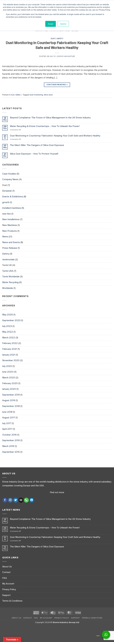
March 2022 (8, 338)
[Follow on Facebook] (5, 500)
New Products (9, 231)
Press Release (9, 248)
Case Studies (9, 174)
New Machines (9, 225)
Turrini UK (7, 265)
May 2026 (7, 315)
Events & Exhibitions (12, 197)
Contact (6, 572)
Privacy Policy (9, 589)
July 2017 (6, 423)
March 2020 (8, 378)
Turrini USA (7, 271)
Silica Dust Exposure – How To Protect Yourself (34, 154)
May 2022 (7, 332)
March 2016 (8, 446)
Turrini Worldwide (10, 277)
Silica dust (48, 95)
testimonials (8, 259)
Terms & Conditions (12, 601)
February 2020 (10, 383)
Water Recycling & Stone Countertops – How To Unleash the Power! (45, 126)
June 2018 (7, 412)
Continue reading (57, 85)
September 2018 (11, 406)
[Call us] (26, 500)
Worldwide (7, 288)
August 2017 (8, 418)
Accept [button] (50, 24)
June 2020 (7, 372)
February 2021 (9, 349)
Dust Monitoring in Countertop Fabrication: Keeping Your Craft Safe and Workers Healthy (55, 136)
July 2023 (7, 326)
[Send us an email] (21, 500)
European (7, 191)
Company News (10, 179)
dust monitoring (36, 95)
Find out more (57, 492)
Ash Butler (69, 56)
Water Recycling (10, 282)
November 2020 (10, 360)
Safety (60, 39)
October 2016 (9, 435)
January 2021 (8, 355)
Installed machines (11, 208)
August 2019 (8, 400)
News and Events (11, 242)
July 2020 (7, 366)
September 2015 (11, 452)
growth (5, 202)
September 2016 (11, 440)
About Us (7, 567)
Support (6, 595)
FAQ (4, 578)
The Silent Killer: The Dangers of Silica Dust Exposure (37, 145)
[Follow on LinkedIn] (31, 500)
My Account (8, 584)
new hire (6, 214)
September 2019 (11, 395)
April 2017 (7, 429)
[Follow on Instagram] (10, 500)
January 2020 (9, 389)
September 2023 (11, 320)
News (5, 237)
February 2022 (10, 343)
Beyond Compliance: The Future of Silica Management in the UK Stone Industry (50, 118)
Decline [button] (63, 24)
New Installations (10, 219)
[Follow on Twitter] (15, 500)
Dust (53, 39)
